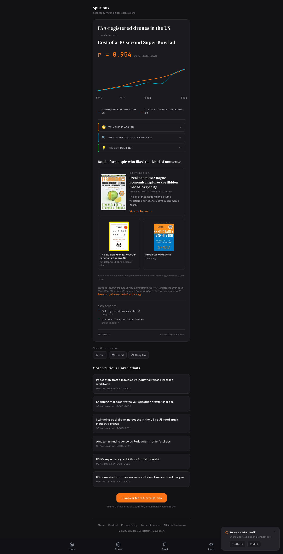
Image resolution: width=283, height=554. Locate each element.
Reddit (120, 355)
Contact (113, 525)
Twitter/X (237, 544)
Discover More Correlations (141, 498)
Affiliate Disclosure (175, 525)
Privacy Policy (129, 525)
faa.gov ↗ (107, 314)
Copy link (140, 355)
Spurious (101, 8)
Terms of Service (150, 525)
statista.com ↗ (110, 322)
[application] (141, 83)
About (101, 525)
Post (102, 355)
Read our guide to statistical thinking (119, 294)
